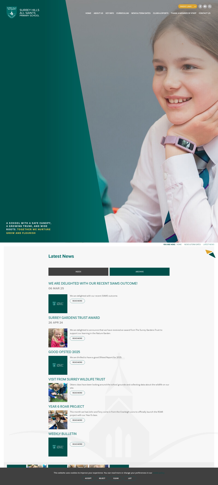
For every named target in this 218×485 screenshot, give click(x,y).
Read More (77, 301)
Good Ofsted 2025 (64, 352)
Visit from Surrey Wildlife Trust (76, 379)
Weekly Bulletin (62, 434)
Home (179, 244)
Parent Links (186, 6)
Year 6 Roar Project (66, 406)
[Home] (22, 12)
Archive (140, 271)
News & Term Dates (192, 244)
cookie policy (158, 473)
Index (78, 271)
